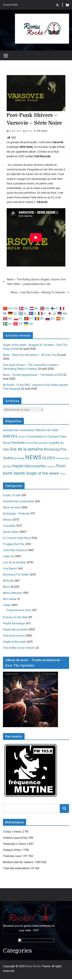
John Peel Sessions (15, 550)
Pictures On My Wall (15, 617)
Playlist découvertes (15, 629)
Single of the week (42, 473)
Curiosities (34, 436)
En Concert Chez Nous (17, 537)
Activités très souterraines (18, 430)
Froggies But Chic (14, 544)
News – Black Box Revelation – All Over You (29, 354)
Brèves (7, 519)
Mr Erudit (19, 458)
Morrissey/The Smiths (16, 574)
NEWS (33, 457)
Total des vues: (12, 856)
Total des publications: (17, 868)
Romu (29, 130)
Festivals (18, 442)
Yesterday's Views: (15, 843)
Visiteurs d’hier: (12, 849)
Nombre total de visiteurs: (19, 862)
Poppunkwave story (19, 610)
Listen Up (8, 556)
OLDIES (48, 458)
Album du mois (11, 507)
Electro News (11, 531)
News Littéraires (12, 592)
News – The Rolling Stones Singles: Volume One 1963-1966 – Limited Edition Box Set (36, 282)
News (6, 586)
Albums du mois (46, 430)
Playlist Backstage (14, 623)
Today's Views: (13, 831)
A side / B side (11, 495)
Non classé (9, 598)
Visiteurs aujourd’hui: (16, 837)
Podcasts (50, 466)
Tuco (62, 473)
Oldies (7, 605)
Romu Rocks (33, 966)
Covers (22, 436)
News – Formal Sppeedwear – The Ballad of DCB (33, 374)
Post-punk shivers (14, 635)
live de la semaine (26, 449)
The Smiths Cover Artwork (19, 647)
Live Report (10, 568)
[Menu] (5, 55)
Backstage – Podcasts (16, 513)
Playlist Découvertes (28, 466)
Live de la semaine (14, 562)
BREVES (10, 436)
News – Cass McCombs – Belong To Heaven (38, 292)
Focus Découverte (37, 442)
